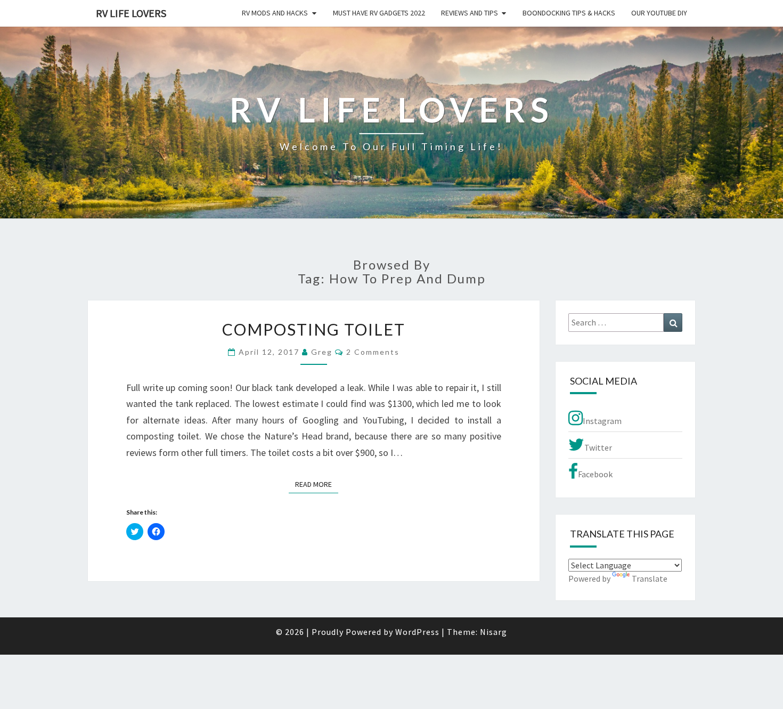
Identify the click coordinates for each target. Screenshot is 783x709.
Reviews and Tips (469, 13)
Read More (316, 484)
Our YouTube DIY (659, 13)
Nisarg (493, 631)
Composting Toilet (313, 329)
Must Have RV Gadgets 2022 (379, 13)
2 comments (372, 351)
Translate (649, 578)
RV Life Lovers (131, 13)
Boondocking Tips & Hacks (569, 13)
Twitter (598, 447)
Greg (321, 351)
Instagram (602, 420)
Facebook (595, 474)
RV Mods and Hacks (275, 13)
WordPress (417, 631)
